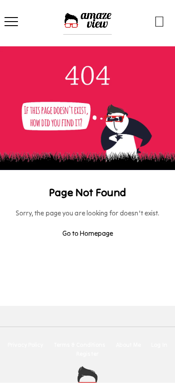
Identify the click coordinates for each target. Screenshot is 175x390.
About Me (128, 345)
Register (87, 354)
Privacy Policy (25, 345)
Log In (159, 345)
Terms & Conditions (80, 345)
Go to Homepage (87, 233)
